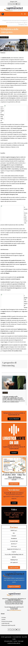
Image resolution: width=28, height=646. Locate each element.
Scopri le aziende (14, 567)
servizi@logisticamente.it (15, 610)
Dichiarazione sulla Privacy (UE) (8, 625)
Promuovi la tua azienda (6, 621)
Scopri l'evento (14, 484)
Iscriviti (14, 503)
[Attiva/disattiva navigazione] (24, 14)
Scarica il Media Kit (14, 419)
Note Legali (20, 641)
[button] (21, 14)
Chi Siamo (3, 617)
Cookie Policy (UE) (5, 623)
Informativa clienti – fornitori (10, 641)
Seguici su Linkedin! (14, 587)
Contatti (3, 619)
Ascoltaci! (14, 453)
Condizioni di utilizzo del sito (13, 643)
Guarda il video (14, 521)
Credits (14, 639)
